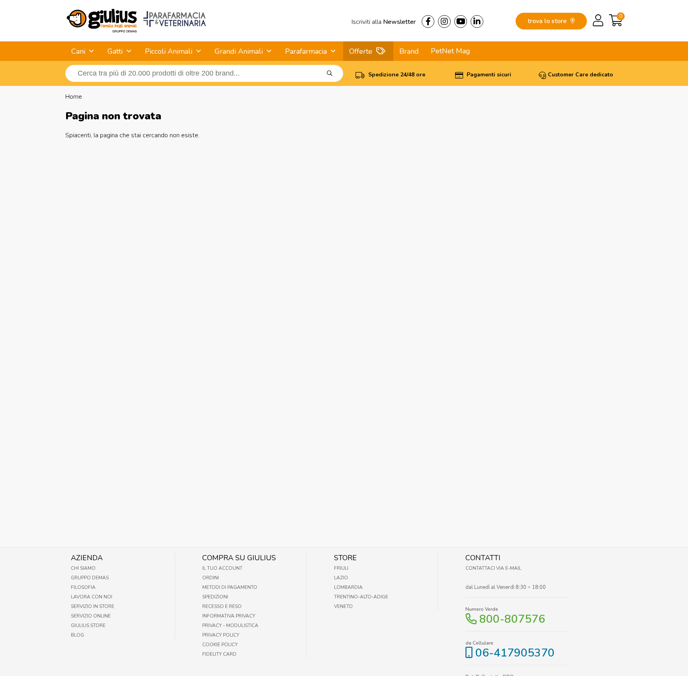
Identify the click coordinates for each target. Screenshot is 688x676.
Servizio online (91, 616)
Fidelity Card (219, 654)
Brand (409, 51)
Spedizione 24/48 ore (396, 74)
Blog (77, 635)
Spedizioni (215, 597)
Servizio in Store (92, 606)
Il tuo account (222, 568)
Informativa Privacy (228, 616)
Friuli (341, 568)
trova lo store (548, 21)
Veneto (343, 606)
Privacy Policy (220, 635)
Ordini (210, 578)
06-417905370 (515, 652)
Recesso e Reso (222, 606)
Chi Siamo (83, 568)
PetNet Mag (450, 51)
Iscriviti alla (384, 22)
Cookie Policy (220, 644)
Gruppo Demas (90, 578)
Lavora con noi (91, 597)
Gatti (115, 51)
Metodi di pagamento (229, 587)
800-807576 (512, 619)
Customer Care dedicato (580, 74)
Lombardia (348, 587)
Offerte (360, 51)
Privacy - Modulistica (230, 625)
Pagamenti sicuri (488, 74)
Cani (78, 51)
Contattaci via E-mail (493, 568)
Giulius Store (88, 625)
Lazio (341, 578)
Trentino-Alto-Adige (361, 597)
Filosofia (83, 587)
